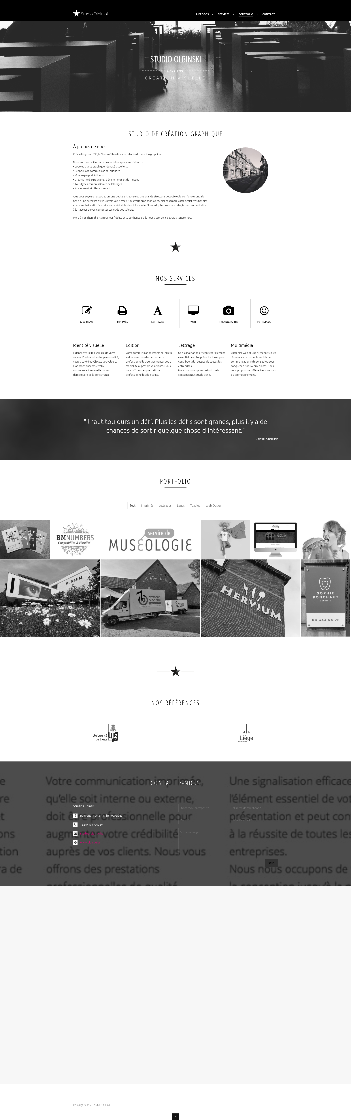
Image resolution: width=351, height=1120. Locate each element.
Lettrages (165, 505)
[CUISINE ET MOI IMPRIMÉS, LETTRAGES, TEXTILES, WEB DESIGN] (325, 557)
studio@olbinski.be (91, 833)
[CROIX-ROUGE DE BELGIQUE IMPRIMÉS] (225, 557)
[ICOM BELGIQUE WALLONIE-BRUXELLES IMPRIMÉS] (25, 557)
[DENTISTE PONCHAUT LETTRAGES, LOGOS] (325, 635)
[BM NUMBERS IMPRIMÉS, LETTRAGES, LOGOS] (75, 557)
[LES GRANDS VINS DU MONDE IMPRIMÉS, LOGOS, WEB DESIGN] (275, 557)
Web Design (214, 505)
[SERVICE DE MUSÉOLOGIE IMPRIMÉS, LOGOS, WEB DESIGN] (150, 557)
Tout (132, 505)
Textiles (195, 505)
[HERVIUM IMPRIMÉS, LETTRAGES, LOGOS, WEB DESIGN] (250, 635)
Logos (181, 505)
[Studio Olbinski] (90, 14)
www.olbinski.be (90, 842)
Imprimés (147, 505)
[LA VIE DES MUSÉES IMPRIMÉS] (50, 635)
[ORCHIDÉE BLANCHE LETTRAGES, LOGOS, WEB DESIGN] (150, 635)
